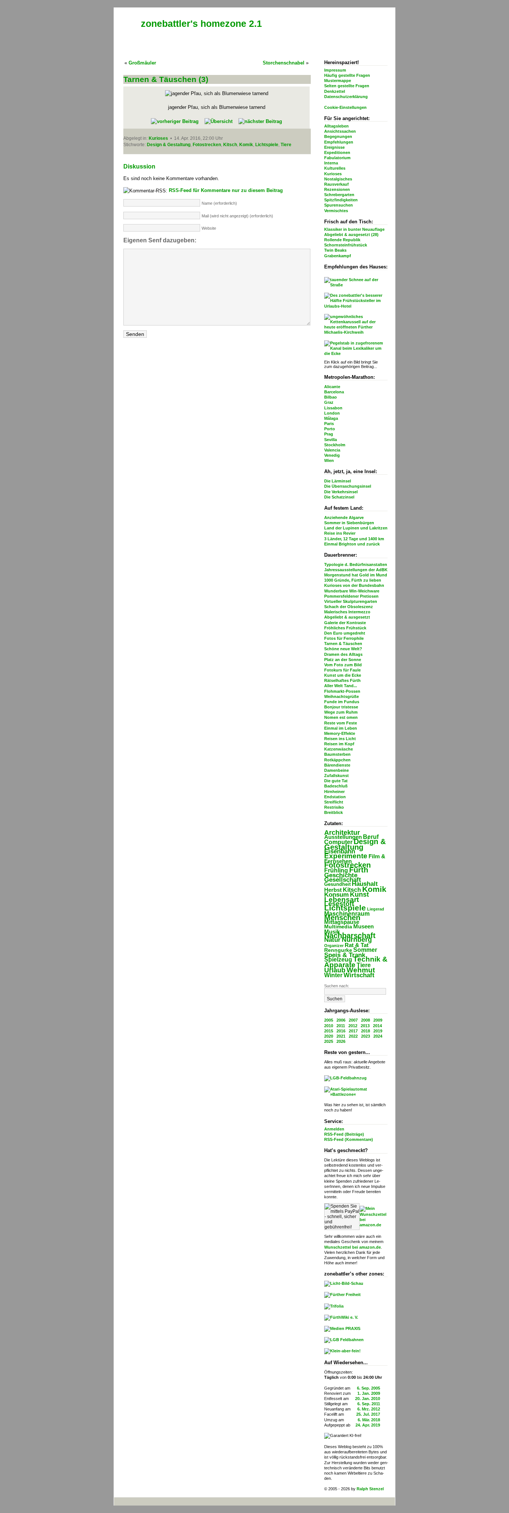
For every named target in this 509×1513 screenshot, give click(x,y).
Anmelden (334, 1129)
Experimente (345, 856)
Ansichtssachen (340, 131)
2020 (328, 1036)
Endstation (335, 797)
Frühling (336, 870)
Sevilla (330, 439)
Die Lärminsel (337, 481)
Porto (329, 429)
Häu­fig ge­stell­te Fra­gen (347, 75)
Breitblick (333, 812)
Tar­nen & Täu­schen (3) (165, 79)
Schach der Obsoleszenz (348, 606)
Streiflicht (333, 802)
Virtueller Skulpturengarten (350, 601)
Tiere (364, 965)
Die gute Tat (336, 780)
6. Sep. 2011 (368, 1404)
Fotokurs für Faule (342, 670)
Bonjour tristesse (341, 707)
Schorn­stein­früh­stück (345, 245)
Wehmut (361, 970)
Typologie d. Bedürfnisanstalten (355, 564)
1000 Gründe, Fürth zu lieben (352, 580)
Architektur (342, 832)
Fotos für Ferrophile (344, 638)
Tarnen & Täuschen (343, 643)
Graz (328, 402)
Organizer (334, 945)
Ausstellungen (343, 837)
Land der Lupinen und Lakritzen (356, 528)
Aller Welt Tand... (340, 685)
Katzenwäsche (338, 749)
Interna (331, 163)
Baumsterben (337, 754)
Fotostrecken (347, 865)
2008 (365, 1020)
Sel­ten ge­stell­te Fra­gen (346, 86)
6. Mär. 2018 (369, 1420)
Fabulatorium (337, 157)
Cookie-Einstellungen (345, 107)
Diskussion (139, 166)
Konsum (336, 894)
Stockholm (334, 445)
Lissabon (333, 408)
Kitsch (352, 890)
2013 (365, 1025)
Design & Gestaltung (355, 844)
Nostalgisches (338, 179)
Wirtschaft (359, 975)
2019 (377, 1031)
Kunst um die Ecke (342, 675)
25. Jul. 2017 (368, 1414)
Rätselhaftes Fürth (342, 680)
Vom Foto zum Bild (343, 665)
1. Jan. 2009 (368, 1393)
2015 (328, 1031)
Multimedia (338, 926)
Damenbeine (336, 770)
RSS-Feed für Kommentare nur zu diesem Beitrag (226, 190)
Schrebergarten (339, 194)
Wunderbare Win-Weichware (351, 591)
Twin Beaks (335, 250)
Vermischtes (336, 210)
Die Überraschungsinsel (347, 486)
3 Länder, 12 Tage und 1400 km (354, 539)
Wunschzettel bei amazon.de (352, 1247)
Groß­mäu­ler (142, 63)
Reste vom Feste (340, 723)
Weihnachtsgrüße (341, 696)
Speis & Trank (344, 955)
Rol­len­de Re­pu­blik (342, 240)
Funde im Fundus (341, 701)
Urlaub (334, 970)
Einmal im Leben (340, 728)
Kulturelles (334, 168)
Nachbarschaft (350, 935)
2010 (328, 1025)
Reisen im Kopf (339, 744)
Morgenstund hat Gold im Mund (355, 575)
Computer (338, 842)
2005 (328, 1020)
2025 (328, 1041)
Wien (329, 460)
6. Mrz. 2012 (368, 1409)
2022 (353, 1036)
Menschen (342, 917)
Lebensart (341, 899)
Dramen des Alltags (343, 654)
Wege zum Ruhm (341, 712)
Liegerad (375, 909)
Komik (374, 889)
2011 (340, 1025)
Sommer (365, 950)
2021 (340, 1036)
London (332, 413)
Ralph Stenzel (370, 1489)
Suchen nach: (336, 986)
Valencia (332, 450)
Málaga (331, 418)
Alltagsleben (336, 126)
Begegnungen (338, 136)
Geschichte (340, 875)
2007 (353, 1020)
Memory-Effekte (339, 733)
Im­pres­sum (335, 70)
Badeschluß (336, 786)
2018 (365, 1031)
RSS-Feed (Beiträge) (344, 1134)
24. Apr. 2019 (367, 1425)
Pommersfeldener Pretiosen (351, 596)
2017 (353, 1031)
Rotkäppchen (337, 760)
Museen (363, 926)
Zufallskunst (336, 775)
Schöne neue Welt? (343, 649)
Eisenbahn (339, 851)
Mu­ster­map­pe (337, 80)
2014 (377, 1025)
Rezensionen (337, 189)
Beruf (371, 836)
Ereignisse (334, 147)
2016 (340, 1031)
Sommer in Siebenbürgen (349, 522)
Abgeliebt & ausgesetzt (347, 617)
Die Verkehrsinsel (341, 492)
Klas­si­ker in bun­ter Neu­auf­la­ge (354, 229)
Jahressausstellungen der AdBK (356, 569)
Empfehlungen (338, 142)
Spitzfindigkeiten (341, 200)
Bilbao (330, 397)
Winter (333, 975)
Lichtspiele (345, 907)
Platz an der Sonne (342, 659)
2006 (340, 1020)
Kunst (359, 894)
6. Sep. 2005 (368, 1388)
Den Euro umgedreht (344, 633)
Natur (332, 939)
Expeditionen (337, 152)
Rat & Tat (357, 945)
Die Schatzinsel (339, 497)
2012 (352, 1025)
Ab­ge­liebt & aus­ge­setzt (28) (351, 234)
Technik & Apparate (356, 961)
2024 (377, 1036)
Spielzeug (338, 959)
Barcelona (334, 392)
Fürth (358, 869)
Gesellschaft (342, 879)
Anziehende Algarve (344, 517)
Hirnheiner (334, 791)
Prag (328, 434)
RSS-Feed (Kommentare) (348, 1139)
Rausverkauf (336, 184)
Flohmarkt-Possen (342, 691)
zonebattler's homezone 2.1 (201, 23)
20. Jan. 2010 (367, 1398)
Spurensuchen (338, 205)
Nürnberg (357, 939)
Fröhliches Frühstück (345, 628)
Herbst (333, 890)
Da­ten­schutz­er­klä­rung (346, 96)
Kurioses (333, 174)
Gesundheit (337, 884)
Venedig (332, 455)
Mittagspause (341, 922)
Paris (329, 423)
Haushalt (365, 883)
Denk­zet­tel (334, 91)
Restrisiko (334, 807)
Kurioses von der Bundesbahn (354, 585)
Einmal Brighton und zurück (352, 544)
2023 (365, 1036)
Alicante (332, 386)
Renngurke (338, 950)
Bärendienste (337, 765)
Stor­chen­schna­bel (283, 63)
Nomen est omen (341, 717)
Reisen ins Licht (340, 738)
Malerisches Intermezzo (347, 612)
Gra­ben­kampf (337, 256)
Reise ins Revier (339, 533)
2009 (377, 1020)
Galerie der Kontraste (345, 622)
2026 (340, 1041)
